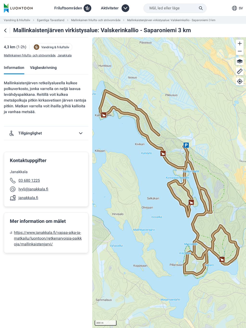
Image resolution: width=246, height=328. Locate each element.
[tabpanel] (46, 166)
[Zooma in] (240, 43)
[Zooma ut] (240, 51)
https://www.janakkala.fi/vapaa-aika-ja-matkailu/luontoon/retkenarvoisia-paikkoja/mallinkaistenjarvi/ (48, 238)
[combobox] (175, 8)
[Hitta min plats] (240, 81)
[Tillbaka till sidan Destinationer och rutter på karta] (5, 30)
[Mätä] (240, 71)
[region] (169, 182)
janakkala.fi (28, 198)
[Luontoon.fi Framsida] (18, 8)
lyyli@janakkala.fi (33, 189)
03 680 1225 (29, 180)
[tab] (14, 68)
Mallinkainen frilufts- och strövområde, (30, 55)
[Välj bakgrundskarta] (240, 61)
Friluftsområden (68, 8)
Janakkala (64, 55)
